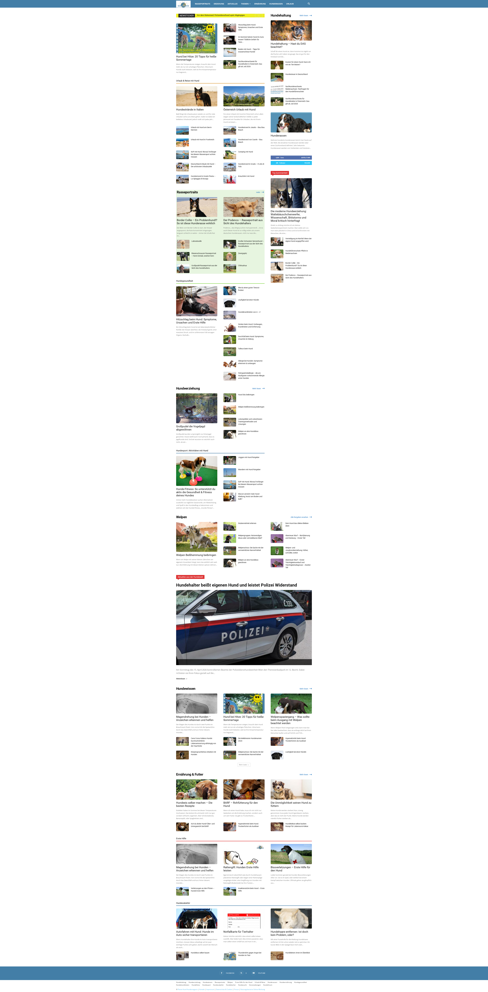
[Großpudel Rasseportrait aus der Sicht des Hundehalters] (183, 268)
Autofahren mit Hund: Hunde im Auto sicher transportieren (195, 933)
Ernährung (260, 4)
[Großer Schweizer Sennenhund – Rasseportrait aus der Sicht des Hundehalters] (229, 244)
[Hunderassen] (291, 122)
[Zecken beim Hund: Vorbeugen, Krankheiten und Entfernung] (229, 327)
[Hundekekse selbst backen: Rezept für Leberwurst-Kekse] (277, 826)
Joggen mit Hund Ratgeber (248, 457)
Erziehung (219, 4)
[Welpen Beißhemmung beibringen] (229, 410)
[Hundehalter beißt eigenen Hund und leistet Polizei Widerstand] (244, 627)
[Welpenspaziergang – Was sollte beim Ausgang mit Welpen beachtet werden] (291, 704)
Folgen (307, 163)
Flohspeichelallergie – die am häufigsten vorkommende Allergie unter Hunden (251, 375)
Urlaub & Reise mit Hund (187, 80)
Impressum (210, 989)
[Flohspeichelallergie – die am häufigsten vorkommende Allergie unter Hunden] (229, 376)
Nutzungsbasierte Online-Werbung (252, 989)
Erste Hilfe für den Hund (243, 982)
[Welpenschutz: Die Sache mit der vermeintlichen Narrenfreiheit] (229, 550)
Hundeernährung (286, 982)
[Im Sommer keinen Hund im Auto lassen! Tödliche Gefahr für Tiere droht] (229, 40)
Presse (236, 989)
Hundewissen (185, 688)
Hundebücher (231, 985)
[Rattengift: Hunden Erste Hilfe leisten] (244, 854)
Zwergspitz (242, 253)
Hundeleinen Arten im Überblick (297, 953)
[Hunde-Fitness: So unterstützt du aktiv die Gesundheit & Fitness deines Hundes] (196, 471)
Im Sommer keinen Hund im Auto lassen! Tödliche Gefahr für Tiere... (251, 39)
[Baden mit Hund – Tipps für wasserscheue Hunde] (229, 52)
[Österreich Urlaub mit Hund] (244, 96)
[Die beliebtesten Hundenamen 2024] (229, 741)
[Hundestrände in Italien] (196, 96)
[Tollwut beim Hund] (229, 351)
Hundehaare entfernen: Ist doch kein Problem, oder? (289, 933)
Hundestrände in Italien (190, 109)
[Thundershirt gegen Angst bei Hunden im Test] (229, 955)
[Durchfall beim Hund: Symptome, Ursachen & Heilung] (229, 339)
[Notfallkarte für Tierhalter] (244, 918)
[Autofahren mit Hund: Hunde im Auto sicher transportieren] (196, 918)
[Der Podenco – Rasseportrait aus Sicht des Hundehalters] (243, 207)
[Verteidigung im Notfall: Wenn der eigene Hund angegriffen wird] (277, 241)
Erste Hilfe (181, 838)
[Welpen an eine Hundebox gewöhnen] (229, 434)
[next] (260, 15)
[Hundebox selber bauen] (182, 955)
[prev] (256, 15)
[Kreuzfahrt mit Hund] (229, 179)
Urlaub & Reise (260, 982)
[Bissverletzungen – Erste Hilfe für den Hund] (291, 854)
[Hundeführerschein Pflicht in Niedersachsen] (277, 253)
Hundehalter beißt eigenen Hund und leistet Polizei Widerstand (236, 585)
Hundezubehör (183, 903)
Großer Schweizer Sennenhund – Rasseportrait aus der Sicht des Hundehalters (251, 243)
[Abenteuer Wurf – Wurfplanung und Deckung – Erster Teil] (277, 538)
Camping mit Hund (245, 152)
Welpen (181, 517)
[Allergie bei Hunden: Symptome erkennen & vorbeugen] (229, 364)
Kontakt (202, 989)
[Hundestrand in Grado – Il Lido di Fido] (229, 167)
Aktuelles (233, 4)
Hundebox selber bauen (200, 953)
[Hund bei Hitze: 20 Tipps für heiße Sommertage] (196, 38)
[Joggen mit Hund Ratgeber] (229, 460)
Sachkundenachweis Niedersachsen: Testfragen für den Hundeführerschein (297, 89)
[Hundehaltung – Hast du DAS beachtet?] (291, 30)
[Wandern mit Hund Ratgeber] (229, 472)
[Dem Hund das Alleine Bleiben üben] (277, 526)
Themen (245, 4)
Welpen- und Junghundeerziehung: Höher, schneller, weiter (296, 550)
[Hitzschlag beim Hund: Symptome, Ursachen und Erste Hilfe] (229, 28)
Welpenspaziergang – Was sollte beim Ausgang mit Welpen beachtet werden (290, 720)
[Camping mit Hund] (229, 154)
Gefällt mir (305, 157)
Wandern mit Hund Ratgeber (249, 469)
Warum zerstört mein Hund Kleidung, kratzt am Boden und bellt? (250, 496)
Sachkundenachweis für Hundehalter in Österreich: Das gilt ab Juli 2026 (250, 63)
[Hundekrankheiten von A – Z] (229, 315)
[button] (309, 3)
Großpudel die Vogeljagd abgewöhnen (190, 428)
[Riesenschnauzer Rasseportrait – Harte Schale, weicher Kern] (183, 256)
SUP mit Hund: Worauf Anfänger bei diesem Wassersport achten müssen (203, 154)
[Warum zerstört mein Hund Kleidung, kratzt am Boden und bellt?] (229, 497)
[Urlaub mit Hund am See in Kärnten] (182, 130)
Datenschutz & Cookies (224, 989)
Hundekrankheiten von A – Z (249, 312)
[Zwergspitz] (229, 256)
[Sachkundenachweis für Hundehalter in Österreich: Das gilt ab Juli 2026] (229, 64)
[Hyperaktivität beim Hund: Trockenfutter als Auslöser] (277, 741)
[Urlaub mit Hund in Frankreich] (182, 142)
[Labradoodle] (183, 244)
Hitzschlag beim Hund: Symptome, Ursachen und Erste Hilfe (250, 27)
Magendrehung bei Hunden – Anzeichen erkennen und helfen (195, 718)
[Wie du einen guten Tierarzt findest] (229, 290)
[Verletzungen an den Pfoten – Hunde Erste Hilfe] (182, 891)
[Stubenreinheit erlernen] (229, 526)
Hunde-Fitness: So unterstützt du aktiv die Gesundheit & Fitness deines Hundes (195, 492)
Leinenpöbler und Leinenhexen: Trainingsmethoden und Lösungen (250, 421)
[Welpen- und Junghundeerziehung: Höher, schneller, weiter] (277, 550)
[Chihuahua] (229, 268)
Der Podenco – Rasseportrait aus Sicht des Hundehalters (243, 222)
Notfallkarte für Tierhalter (238, 931)
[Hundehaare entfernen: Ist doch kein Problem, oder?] (291, 918)
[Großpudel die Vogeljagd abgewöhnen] (196, 408)
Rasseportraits (202, 4)
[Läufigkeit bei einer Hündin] (229, 303)
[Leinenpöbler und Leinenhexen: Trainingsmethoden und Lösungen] (229, 422)
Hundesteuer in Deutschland (296, 74)
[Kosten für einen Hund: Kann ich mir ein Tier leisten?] (277, 65)
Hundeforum (267, 985)
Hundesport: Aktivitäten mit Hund (192, 450)
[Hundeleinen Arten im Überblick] (277, 955)
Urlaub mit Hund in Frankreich (202, 140)
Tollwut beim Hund (245, 349)
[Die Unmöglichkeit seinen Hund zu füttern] (291, 789)
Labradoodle (197, 241)
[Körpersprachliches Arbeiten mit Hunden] (182, 755)
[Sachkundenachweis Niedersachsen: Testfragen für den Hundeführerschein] (277, 89)
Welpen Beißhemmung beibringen (251, 407)
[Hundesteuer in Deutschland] (277, 77)
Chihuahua (242, 265)
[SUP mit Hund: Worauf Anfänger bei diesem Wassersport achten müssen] (182, 154)
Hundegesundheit (184, 281)
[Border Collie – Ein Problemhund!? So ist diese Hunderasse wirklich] (197, 207)
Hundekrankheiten (182, 985)
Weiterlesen (180, 679)
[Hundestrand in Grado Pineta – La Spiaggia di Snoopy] (182, 179)
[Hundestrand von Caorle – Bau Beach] (229, 142)
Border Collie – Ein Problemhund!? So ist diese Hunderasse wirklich (197, 222)
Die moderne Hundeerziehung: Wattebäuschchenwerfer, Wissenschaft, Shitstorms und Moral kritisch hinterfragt (289, 216)
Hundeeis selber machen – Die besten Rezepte (194, 804)
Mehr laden (243, 765)
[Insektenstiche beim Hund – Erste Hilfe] (229, 891)
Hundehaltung (281, 15)
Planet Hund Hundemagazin (188, 989)
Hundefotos (196, 985)
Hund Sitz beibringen (246, 395)
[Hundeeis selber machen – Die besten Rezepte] (196, 789)
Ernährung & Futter (189, 774)
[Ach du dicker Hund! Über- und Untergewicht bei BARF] (182, 826)
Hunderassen (276, 4)
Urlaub (290, 4)
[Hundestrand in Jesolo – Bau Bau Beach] (229, 130)
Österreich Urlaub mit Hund (239, 109)
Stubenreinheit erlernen (247, 523)
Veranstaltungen (255, 985)
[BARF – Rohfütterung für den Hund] (244, 789)
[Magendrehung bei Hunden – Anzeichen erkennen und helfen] (196, 704)
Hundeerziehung (188, 388)
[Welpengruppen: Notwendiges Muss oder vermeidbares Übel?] (229, 538)
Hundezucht (242, 985)
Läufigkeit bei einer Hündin (248, 300)
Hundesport (206, 985)
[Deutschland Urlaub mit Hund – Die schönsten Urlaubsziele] (182, 167)
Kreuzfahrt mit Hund (246, 176)
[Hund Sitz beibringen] (229, 397)
